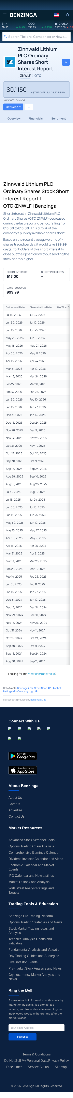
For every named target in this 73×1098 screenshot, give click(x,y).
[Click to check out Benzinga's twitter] (40, 733)
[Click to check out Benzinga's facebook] (10, 733)
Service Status (38, 1067)
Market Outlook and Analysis (29, 882)
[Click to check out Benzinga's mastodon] (20, 743)
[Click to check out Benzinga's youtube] (49, 733)
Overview (14, 118)
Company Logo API (27, 691)
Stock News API (42, 688)
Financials (36, 118)
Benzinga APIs (25, 688)
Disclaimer (14, 1067)
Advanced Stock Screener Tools (32, 840)
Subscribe (22, 1036)
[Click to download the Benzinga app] (23, 756)
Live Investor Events (23, 962)
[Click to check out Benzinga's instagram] (20, 733)
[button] (56, 15)
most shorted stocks (41, 674)
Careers (14, 804)
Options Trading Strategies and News (35, 922)
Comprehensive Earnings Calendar (34, 852)
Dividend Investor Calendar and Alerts (36, 859)
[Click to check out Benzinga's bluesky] (10, 743)
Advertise (15, 810)
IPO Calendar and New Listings (31, 875)
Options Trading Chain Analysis (31, 846)
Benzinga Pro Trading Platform (31, 916)
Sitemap (61, 1067)
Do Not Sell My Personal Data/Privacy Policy (36, 1060)
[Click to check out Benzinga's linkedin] (30, 733)
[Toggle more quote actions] (29, 107)
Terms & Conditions (37, 1054)
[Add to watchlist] (66, 62)
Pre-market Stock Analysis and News (35, 968)
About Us (15, 797)
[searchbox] (39, 36)
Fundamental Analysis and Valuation (35, 949)
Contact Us (17, 816)
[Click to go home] (23, 15)
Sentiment (58, 118)
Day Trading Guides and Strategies (34, 956)
